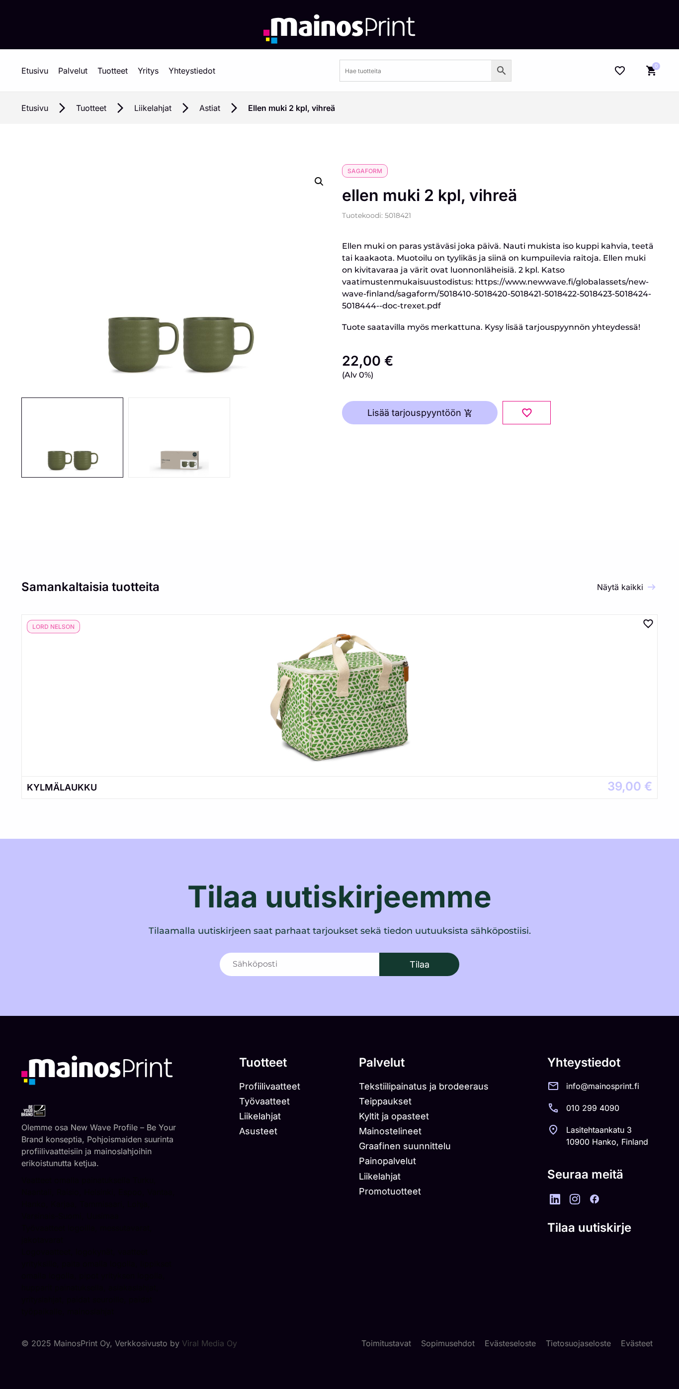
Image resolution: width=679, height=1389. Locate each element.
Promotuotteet (390, 1191)
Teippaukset (385, 1101)
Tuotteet (112, 71)
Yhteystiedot (192, 71)
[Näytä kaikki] (652, 587)
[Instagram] (574, 1198)
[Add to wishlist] (527, 412)
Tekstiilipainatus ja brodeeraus (424, 1086)
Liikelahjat (152, 108)
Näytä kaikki (620, 587)
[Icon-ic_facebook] (594, 1198)
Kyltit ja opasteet (394, 1116)
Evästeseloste (510, 1343)
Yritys (148, 71)
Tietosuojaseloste (578, 1343)
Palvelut (72, 71)
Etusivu (34, 71)
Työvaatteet (264, 1101)
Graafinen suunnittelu (405, 1146)
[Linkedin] (554, 1198)
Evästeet (637, 1343)
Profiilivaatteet (269, 1086)
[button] (319, 182)
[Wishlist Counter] (620, 71)
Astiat (209, 108)
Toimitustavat (386, 1343)
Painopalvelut (387, 1161)
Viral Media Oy (209, 1343)
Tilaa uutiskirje (589, 1227)
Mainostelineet (390, 1131)
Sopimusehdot (448, 1343)
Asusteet (258, 1131)
